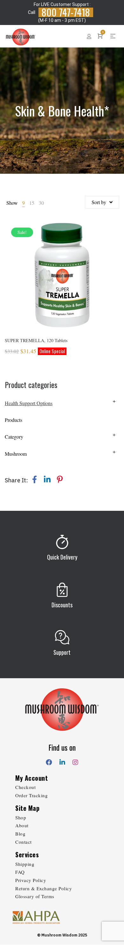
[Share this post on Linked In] (47, 479)
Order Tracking (31, 795)
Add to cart (62, 283)
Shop (20, 817)
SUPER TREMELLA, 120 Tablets (36, 340)
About (22, 825)
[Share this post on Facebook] (34, 479)
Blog (20, 833)
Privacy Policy (30, 880)
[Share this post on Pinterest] (60, 479)
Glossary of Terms (34, 896)
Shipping (24, 864)
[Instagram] (75, 761)
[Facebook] (49, 761)
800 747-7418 (66, 12)
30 (41, 202)
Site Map (27, 808)
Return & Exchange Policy (43, 888)
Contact (23, 842)
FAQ (20, 872)
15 (31, 202)
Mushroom (16, 453)
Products (13, 419)
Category (14, 436)
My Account (31, 778)
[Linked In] (62, 761)
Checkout (25, 787)
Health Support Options (28, 403)
